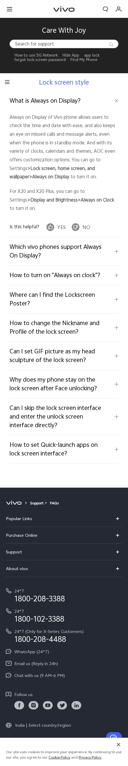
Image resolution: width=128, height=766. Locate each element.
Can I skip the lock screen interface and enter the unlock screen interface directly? (55, 416)
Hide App (71, 55)
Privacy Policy (90, 757)
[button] (9, 9)
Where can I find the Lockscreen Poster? (52, 299)
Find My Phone (84, 59)
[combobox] (64, 44)
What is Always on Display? (45, 100)
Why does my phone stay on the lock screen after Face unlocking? (53, 383)
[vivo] (15, 503)
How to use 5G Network (36, 55)
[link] (19, 705)
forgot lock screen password (40, 59)
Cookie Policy (59, 757)
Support (36, 503)
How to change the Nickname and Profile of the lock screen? (54, 327)
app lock (91, 55)
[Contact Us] (114, 737)
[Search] (111, 44)
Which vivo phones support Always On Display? (56, 251)
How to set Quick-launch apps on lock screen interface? (54, 449)
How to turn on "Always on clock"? (55, 275)
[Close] (118, 744)
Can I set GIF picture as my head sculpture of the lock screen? (52, 355)
